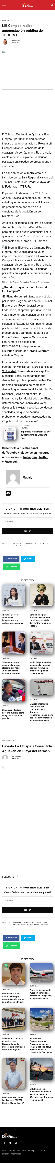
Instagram (30, 457)
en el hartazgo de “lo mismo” (35, 922)
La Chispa (18, 756)
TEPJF (15, 546)
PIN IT (29, 265)
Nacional (6, 989)
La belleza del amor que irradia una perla (30, 924)
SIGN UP (27, 531)
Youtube (11, 452)
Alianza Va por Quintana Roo (24, 543)
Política (5, 20)
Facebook (11, 461)
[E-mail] (8, 494)
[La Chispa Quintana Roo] (27, 5)
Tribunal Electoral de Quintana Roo (27, 134)
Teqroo (23, 546)
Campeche (17, 922)
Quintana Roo (8, 741)
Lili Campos (43, 543)
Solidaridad (9, 371)
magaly (17, 41)
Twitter (43, 457)
